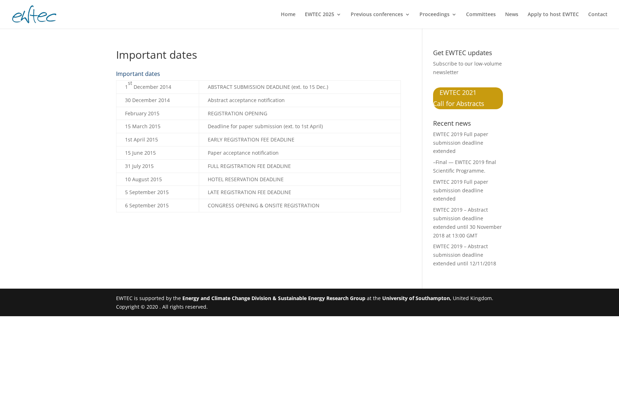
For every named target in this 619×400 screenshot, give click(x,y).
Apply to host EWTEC (553, 15)
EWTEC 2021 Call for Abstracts (458, 98)
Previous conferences (377, 15)
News (511, 15)
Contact (598, 15)
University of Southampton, (416, 298)
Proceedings (434, 15)
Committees (481, 15)
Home (288, 15)
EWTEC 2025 (319, 15)
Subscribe (445, 63)
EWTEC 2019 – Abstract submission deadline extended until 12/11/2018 (464, 255)
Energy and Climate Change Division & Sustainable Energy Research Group (273, 298)
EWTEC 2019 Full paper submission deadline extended (460, 143)
